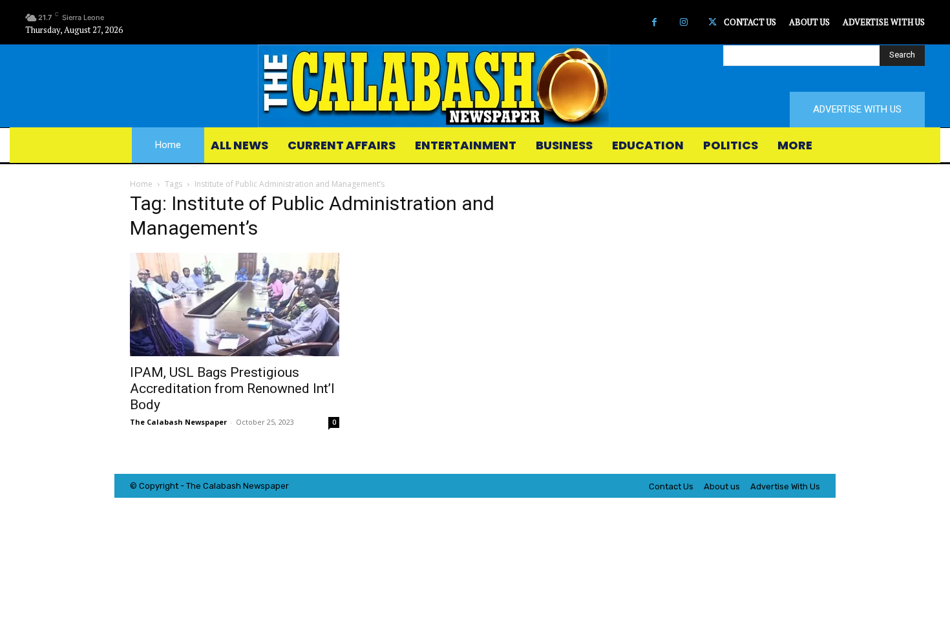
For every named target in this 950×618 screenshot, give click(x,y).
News (254, 486)
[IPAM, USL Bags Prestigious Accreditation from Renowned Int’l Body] (234, 304)
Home (141, 183)
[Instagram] (683, 22)
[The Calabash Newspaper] (475, 86)
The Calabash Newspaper (178, 422)
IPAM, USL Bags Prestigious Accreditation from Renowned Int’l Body (232, 388)
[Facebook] (654, 22)
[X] (712, 22)
